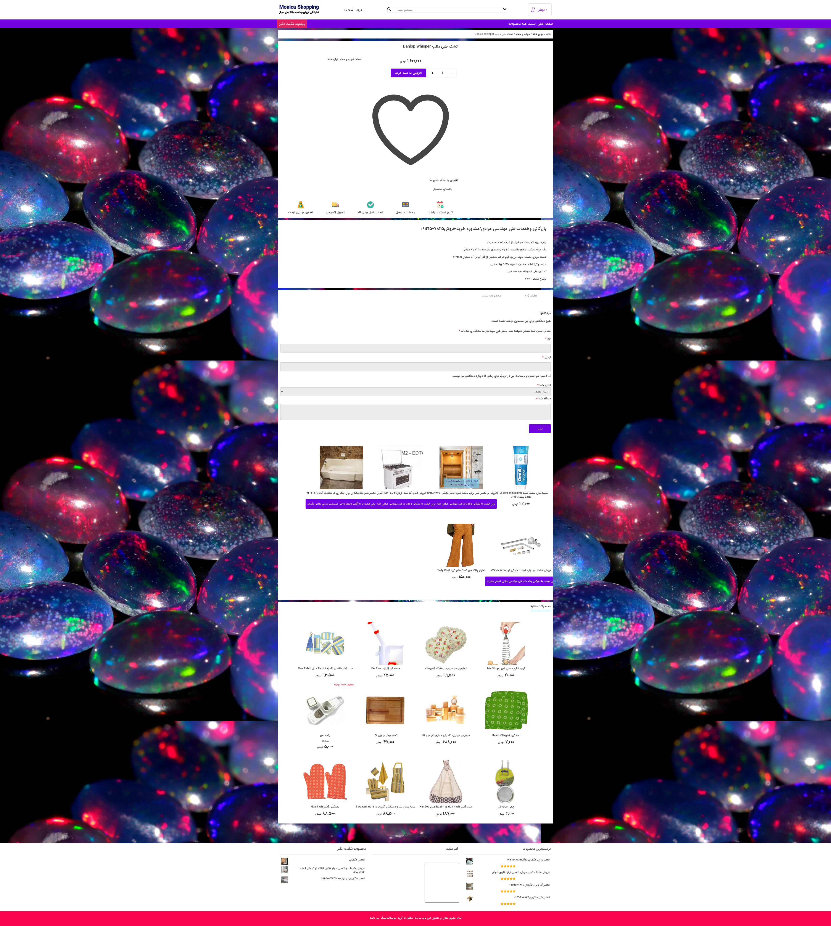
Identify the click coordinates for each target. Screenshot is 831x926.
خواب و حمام (523, 34)
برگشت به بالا (416, 835)
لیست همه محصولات (522, 23)
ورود (359, 9)
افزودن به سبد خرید (408, 72)
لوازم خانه (538, 34)
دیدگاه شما (543, 398)
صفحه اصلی (545, 23)
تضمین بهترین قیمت (300, 212)
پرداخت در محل (405, 212)
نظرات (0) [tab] (531, 295)
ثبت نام (348, 9)
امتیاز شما (544, 385)
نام (548, 338)
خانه (548, 34)
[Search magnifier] (389, 9)
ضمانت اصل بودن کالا (370, 212)
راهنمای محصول (442, 189)
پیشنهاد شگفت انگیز (292, 24)
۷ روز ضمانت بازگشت (440, 212)
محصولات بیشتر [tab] (491, 295)
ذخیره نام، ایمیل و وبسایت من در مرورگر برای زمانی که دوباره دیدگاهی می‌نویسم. (499, 376)
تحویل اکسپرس (335, 212)
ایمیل (546, 357)
